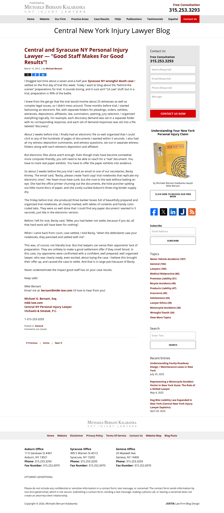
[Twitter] (163, 212)
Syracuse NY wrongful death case (111, 81)
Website (44, 19)
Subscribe (156, 225)
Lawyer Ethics (161, 302)
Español (173, 19)
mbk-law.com (33, 302)
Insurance (158, 293)
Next (58, 343)
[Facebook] (154, 212)
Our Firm (60, 19)
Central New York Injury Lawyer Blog (54, 8)
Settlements (160, 298)
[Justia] (182, 212)
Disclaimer (76, 435)
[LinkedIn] (173, 212)
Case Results (101, 19)
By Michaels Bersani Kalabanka (184, 7)
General (39, 325)
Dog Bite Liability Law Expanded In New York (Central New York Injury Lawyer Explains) (171, 403)
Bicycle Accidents (163, 283)
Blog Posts (171, 435)
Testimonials (155, 19)
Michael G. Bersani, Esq (40, 298)
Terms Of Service (116, 435)
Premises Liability (163, 278)
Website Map (153, 435)
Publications (134, 19)
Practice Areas (80, 19)
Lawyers (158, 268)
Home (30, 19)
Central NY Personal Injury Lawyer (48, 307)
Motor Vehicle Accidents (167, 259)
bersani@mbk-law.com (57, 290)
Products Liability (163, 288)
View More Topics (160, 317)
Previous (31, 343)
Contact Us (190, 19)
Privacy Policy (94, 435)
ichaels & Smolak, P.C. (42, 311)
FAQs (118, 19)
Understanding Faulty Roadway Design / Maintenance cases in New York (171, 367)
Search (173, 344)
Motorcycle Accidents (165, 307)
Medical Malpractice (164, 273)
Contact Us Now (173, 113)
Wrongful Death (162, 312)
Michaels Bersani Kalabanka (61, 503)
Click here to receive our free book (173, 195)
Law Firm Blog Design (183, 503)
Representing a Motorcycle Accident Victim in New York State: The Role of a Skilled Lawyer (172, 385)
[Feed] (192, 212)
